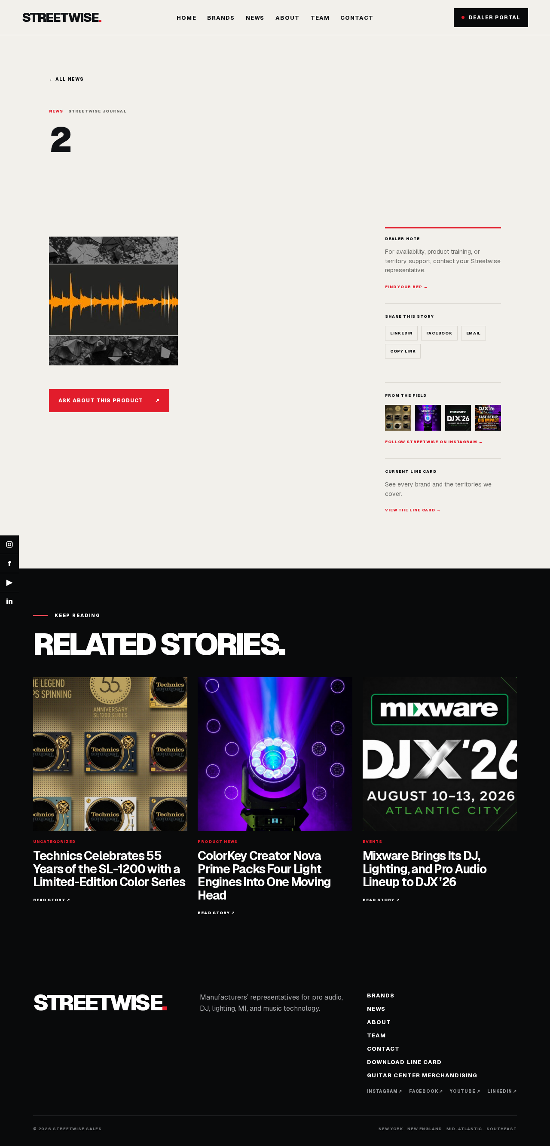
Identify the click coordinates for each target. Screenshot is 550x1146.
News (255, 17)
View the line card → (413, 510)
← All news (66, 79)
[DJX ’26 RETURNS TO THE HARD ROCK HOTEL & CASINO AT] (458, 418)
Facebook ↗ (426, 1091)
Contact (356, 17)
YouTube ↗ (465, 1091)
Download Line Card (404, 1062)
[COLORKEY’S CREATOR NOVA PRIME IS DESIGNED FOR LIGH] (428, 418)
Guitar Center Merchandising (422, 1075)
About (287, 17)
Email (473, 333)
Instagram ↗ (384, 1091)
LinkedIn (401, 333)
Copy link (403, 351)
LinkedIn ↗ (502, 1091)
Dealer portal (494, 17)
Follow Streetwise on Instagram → (434, 441)
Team (320, 17)
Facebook (439, 333)
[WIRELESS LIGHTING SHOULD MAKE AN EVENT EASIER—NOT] (488, 418)
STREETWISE (61, 17)
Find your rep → (406, 286)
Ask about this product (109, 400)
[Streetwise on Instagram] (9, 544)
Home (186, 17)
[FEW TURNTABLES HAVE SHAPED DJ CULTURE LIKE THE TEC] (398, 418)
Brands (221, 17)
